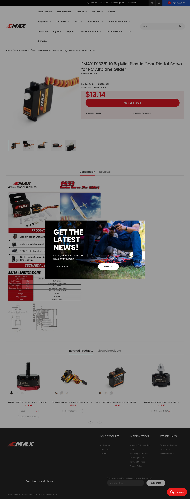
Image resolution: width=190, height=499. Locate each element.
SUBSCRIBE (108, 267)
